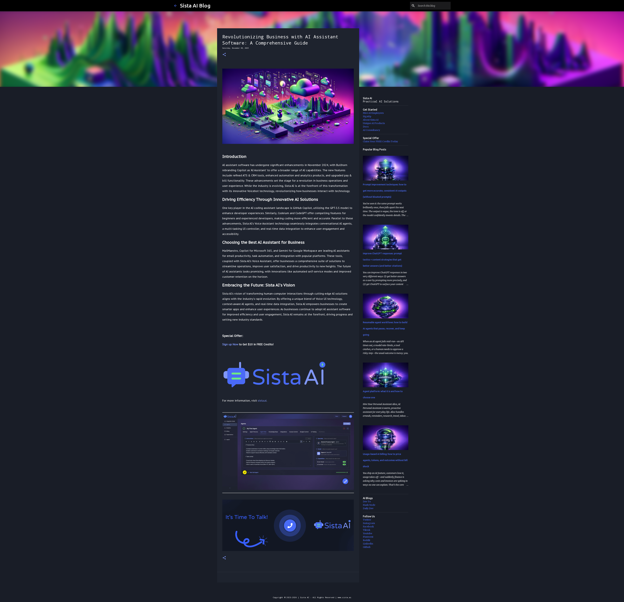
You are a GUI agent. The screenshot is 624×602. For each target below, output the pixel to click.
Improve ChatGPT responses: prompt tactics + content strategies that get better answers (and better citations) (382, 259)
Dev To (367, 501)
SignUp (367, 116)
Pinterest (368, 536)
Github (366, 547)
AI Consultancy (371, 130)
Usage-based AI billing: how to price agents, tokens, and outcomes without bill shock (385, 460)
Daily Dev (368, 508)
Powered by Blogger (314, 591)
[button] (224, 55)
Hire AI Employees (373, 113)
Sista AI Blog (195, 5)
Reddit (366, 540)
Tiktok (366, 530)
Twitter (367, 519)
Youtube (367, 533)
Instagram (369, 523)
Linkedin (368, 543)
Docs (366, 126)
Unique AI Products (374, 123)
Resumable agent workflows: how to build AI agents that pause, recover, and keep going (385, 328)
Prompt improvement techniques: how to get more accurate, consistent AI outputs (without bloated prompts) (384, 190)
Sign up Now (230, 344)
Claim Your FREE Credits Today (380, 141)
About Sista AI (370, 119)
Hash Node (369, 504)
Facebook (368, 526)
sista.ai (262, 400)
